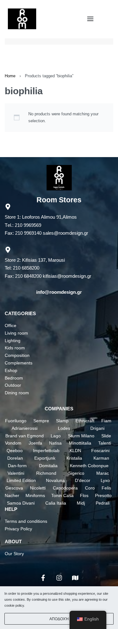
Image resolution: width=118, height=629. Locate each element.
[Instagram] (59, 577)
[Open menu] (90, 18)
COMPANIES (59, 408)
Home (10, 76)
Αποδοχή (59, 619)
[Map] (75, 577)
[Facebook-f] (43, 577)
